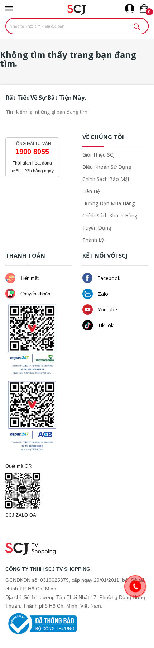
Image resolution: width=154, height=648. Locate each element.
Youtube (106, 309)
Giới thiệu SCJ (98, 154)
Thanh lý (93, 239)
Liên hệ (91, 191)
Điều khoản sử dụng (106, 166)
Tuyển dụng (96, 227)
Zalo (102, 293)
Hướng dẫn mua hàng (108, 203)
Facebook (108, 278)
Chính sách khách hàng (109, 215)
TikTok (105, 325)
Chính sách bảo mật (106, 179)
